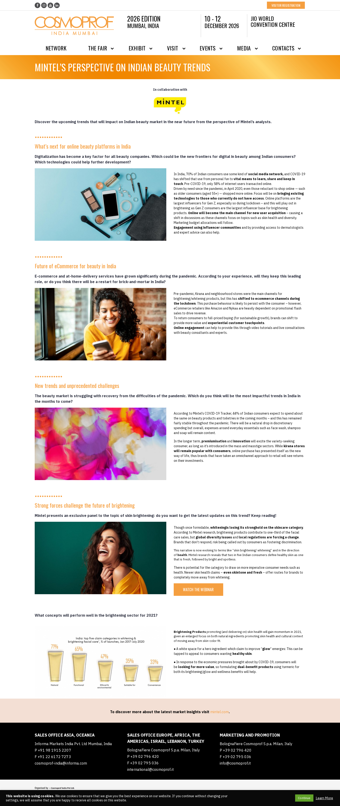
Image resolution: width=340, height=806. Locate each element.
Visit (172, 48)
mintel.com (219, 711)
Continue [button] (304, 798)
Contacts (283, 48)
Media (244, 48)
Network (56, 48)
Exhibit (137, 48)
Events (208, 48)
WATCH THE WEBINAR (198, 589)
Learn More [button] (324, 798)
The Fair (97, 48)
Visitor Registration (286, 5)
